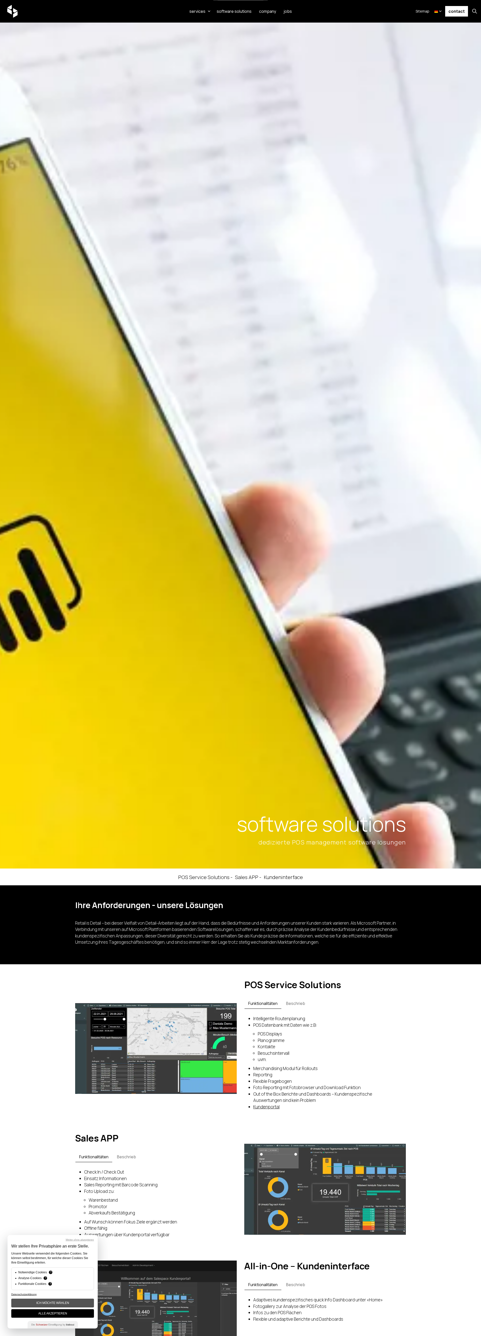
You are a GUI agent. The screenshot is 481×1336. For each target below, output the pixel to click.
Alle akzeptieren (52, 1313)
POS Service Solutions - (205, 877)
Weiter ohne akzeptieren (80, 1239)
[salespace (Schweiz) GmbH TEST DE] (12, 11)
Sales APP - (248, 877)
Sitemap (422, 11)
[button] (156, 1048)
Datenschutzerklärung (24, 1294)
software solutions (234, 11)
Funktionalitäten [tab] (263, 1003)
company (267, 11)
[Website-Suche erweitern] (474, 11)
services (197, 11)
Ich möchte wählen (52, 1303)
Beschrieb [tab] (295, 1003)
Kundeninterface (283, 877)
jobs (288, 11)
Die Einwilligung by (52, 1324)
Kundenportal (266, 1107)
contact (456, 11)
